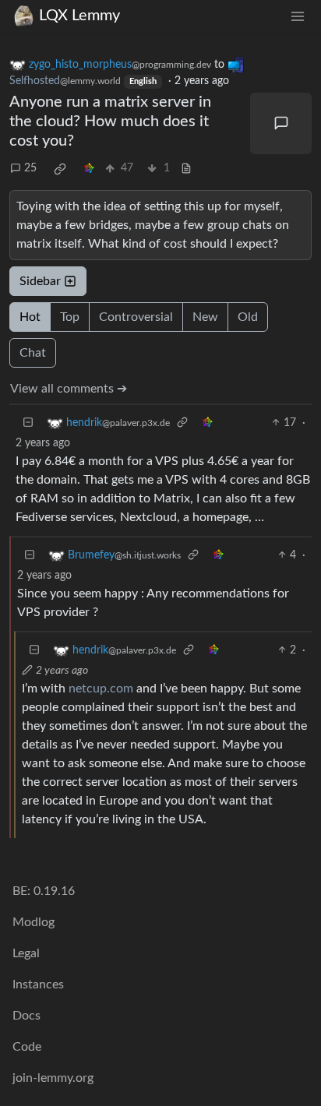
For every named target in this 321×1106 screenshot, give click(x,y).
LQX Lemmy (79, 15)
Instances (38, 984)
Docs (26, 1015)
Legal (26, 953)
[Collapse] (28, 423)
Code (26, 1047)
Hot (30, 317)
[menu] (298, 16)
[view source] (186, 169)
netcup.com (101, 688)
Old (248, 317)
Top (69, 317)
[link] (60, 169)
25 (30, 168)
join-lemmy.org (52, 1078)
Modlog (33, 922)
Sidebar (40, 281)
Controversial (136, 317)
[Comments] (281, 123)
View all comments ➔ (68, 388)
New (205, 317)
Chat (32, 353)
